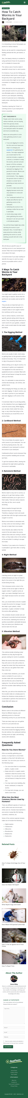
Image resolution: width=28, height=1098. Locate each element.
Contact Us (14, 1082)
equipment (10, 150)
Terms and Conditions (14, 1084)
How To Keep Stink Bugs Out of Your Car (13, 864)
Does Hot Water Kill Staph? (10, 885)
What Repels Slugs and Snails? (11, 904)
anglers (4, 301)
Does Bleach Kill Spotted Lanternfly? (13, 924)
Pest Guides (6, 8)
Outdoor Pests (14, 1072)
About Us (14, 1080)
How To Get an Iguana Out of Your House (13, 945)
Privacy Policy (14, 1086)
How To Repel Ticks (8, 966)
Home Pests (14, 1070)
